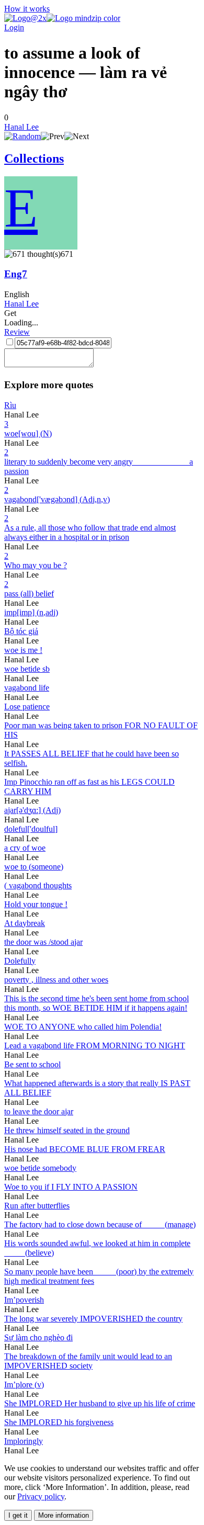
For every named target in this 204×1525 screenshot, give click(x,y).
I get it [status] (18, 1515)
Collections (34, 158)
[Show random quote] (22, 136)
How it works (27, 8)
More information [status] (63, 1515)
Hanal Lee (21, 126)
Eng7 (15, 273)
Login (14, 27)
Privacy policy (40, 1496)
